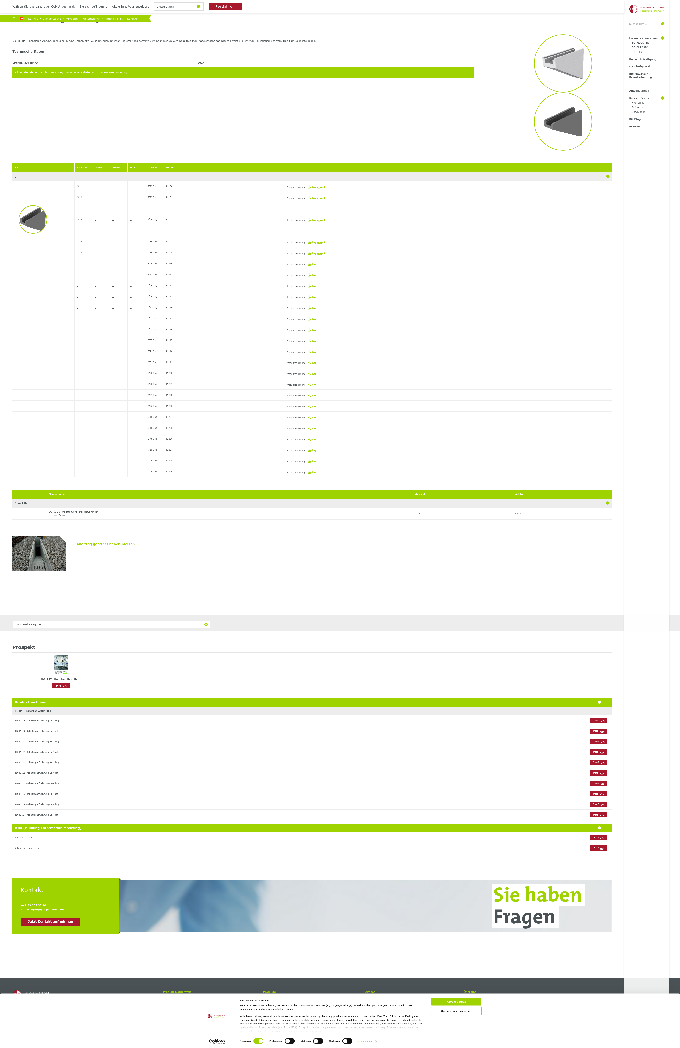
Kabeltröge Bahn (640, 66)
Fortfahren (225, 6)
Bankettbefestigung (642, 59)
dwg (313, 187)
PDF (59, 685)
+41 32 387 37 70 (33, 905)
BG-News (635, 126)
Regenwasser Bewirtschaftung (640, 75)
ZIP (596, 837)
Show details (365, 1041)
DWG (596, 720)
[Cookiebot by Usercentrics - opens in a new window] (217, 1041)
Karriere (33, 18)
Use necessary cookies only (456, 1011)
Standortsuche (52, 18)
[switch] (290, 1041)
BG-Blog (635, 119)
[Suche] (662, 24)
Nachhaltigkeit (114, 18)
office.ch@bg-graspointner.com (43, 909)
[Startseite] (14, 18)
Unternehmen (91, 18)
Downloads (638, 111)
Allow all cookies (456, 1002)
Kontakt (132, 18)
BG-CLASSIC (640, 47)
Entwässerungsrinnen (644, 37)
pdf (323, 187)
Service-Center (639, 97)
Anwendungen (639, 90)
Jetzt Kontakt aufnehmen (50, 921)
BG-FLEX (637, 51)
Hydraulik (638, 102)
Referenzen (638, 107)
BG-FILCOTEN (640, 42)
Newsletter (72, 18)
